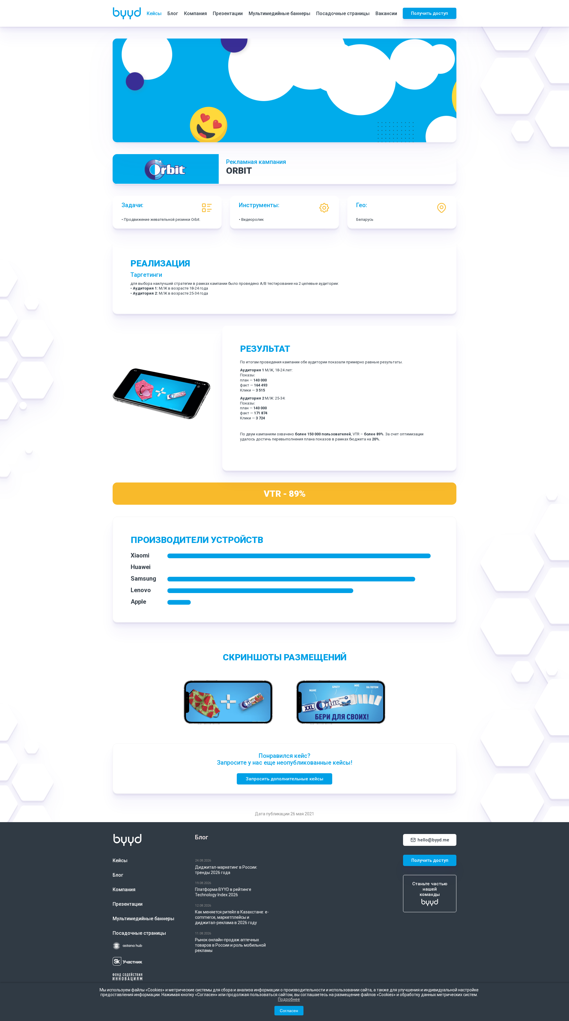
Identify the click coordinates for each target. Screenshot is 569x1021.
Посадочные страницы (343, 13)
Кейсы (154, 13)
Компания (195, 13)
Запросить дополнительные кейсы (284, 779)
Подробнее (289, 999)
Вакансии (386, 13)
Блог (172, 13)
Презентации (228, 13)
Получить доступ (429, 13)
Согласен (289, 1010)
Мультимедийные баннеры (279, 13)
